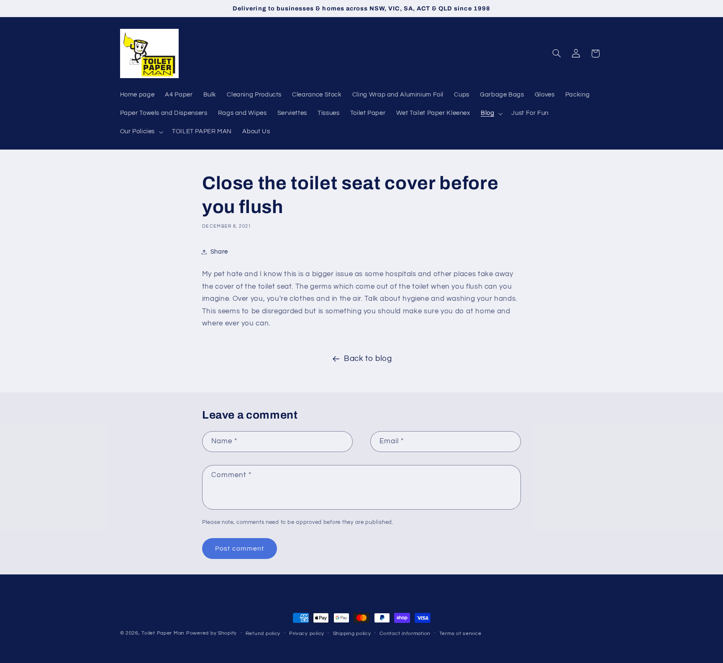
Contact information (405, 633)
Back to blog (368, 359)
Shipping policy (352, 633)
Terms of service (460, 633)
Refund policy (263, 633)
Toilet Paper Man (163, 633)
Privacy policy (306, 633)
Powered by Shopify (211, 633)
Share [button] (219, 252)
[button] (490, 113)
